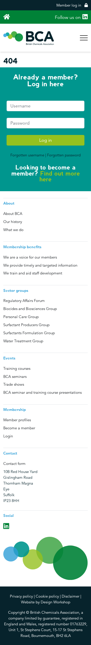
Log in (45, 140)
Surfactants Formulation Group (29, 332)
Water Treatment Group (23, 341)
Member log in (69, 5)
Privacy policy (21, 596)
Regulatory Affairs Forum (24, 300)
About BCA (12, 213)
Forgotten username (27, 155)
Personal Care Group (21, 316)
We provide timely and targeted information (40, 265)
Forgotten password (64, 155)
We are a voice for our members (30, 257)
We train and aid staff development (32, 273)
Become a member (19, 428)
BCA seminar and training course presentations (42, 392)
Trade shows (13, 384)
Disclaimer (70, 596)
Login (8, 436)
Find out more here (59, 176)
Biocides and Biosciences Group (30, 308)
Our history (12, 221)
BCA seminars (15, 376)
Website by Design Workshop (45, 602)
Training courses (16, 368)
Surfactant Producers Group (26, 324)
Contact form (14, 463)
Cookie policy (47, 596)
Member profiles (17, 419)
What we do (13, 229)
